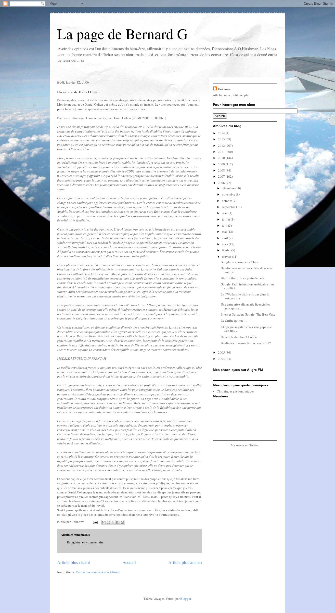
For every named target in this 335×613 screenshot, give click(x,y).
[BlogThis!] (108, 522)
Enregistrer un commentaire (85, 542)
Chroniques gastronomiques (235, 391)
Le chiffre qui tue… (234, 320)
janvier (227, 256)
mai (225, 231)
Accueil (129, 562)
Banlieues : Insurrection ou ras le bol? (246, 343)
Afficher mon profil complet (231, 95)
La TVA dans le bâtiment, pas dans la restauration (245, 296)
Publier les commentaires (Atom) (97, 572)
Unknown (224, 88)
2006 (222, 183)
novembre (229, 194)
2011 (222, 151)
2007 (222, 176)
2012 (222, 145)
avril (225, 238)
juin (225, 225)
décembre (228, 188)
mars (225, 244)
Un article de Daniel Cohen (239, 337)
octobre (227, 200)
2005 (222, 352)
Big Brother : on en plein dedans (242, 278)
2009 (222, 164)
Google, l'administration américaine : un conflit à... (247, 286)
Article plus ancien (185, 562)
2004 (222, 358)
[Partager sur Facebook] (117, 522)
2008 (222, 170)
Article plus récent (73, 562)
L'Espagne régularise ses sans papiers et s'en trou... (247, 329)
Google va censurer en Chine (240, 262)
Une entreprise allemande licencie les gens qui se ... (245, 306)
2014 (222, 133)
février (226, 250)
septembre (229, 207)
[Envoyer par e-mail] (103, 522)
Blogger (185, 598)
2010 (222, 158)
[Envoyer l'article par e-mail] (94, 521)
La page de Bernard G (122, 33)
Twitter (254, 445)
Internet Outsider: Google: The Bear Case (248, 314)
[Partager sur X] (113, 522)
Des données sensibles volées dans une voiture (246, 270)
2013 (222, 139)
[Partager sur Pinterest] (122, 522)
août (225, 213)
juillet (226, 219)
